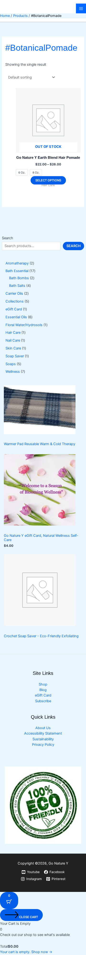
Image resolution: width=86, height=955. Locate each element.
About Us (43, 728)
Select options (48, 180)
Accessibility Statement (43, 733)
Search (7, 238)
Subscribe (43, 701)
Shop (43, 684)
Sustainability (43, 739)
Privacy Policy (43, 744)
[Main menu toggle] (81, 9)
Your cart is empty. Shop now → (26, 952)
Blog (43, 690)
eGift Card (43, 695)
